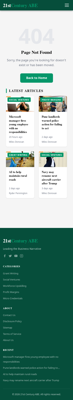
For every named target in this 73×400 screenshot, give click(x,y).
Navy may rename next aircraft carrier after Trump (51, 177)
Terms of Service (12, 334)
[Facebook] (4, 256)
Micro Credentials (12, 298)
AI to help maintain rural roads (18, 176)
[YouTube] (16, 256)
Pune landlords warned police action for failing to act (52, 122)
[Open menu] (66, 5)
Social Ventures (11, 279)
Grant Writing (10, 273)
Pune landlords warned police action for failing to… (31, 367)
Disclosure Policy (12, 321)
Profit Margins (11, 292)
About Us (8, 340)
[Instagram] (21, 256)
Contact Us (9, 315)
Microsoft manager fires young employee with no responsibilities (18, 124)
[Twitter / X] (10, 256)
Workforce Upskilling (14, 286)
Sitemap (7, 327)
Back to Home (36, 78)
